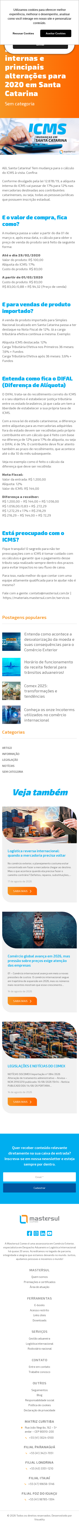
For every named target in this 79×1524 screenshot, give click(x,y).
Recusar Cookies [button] (23, 33)
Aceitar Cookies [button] (56, 33)
